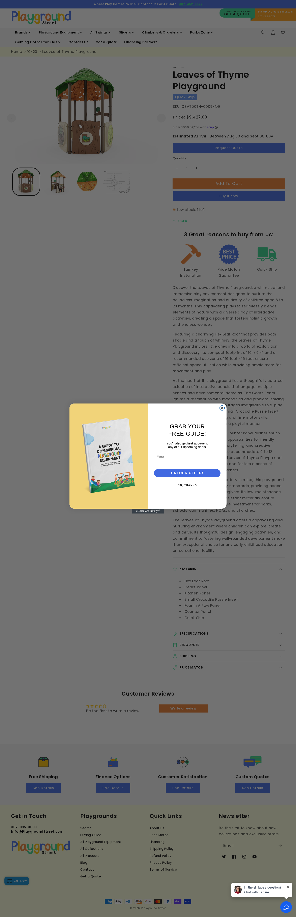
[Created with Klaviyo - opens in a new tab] (148, 511)
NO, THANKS (187, 485)
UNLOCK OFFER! (187, 473)
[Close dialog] (222, 408)
